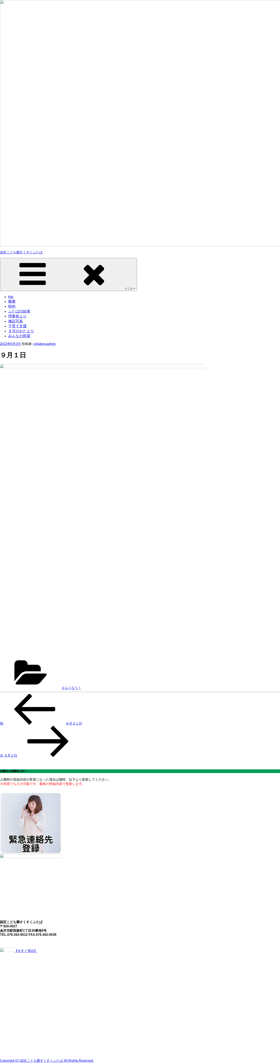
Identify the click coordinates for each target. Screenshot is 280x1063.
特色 (12, 306)
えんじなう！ (71, 688)
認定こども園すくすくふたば (21, 252)
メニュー (130, 288)
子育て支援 (17, 326)
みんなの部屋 (19, 336)
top (10, 297)
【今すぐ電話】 (25, 951)
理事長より (17, 316)
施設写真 (15, 321)
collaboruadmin (44, 344)
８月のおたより (21, 331)
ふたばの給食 (19, 311)
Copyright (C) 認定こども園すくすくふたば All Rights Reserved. (47, 1060)
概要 (12, 301)
